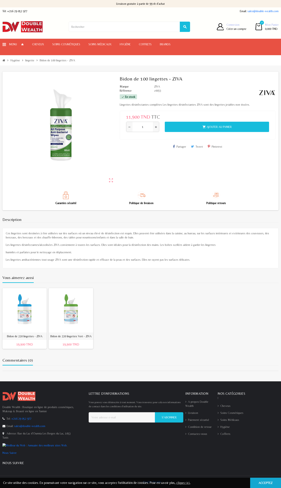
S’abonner (169, 417)
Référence (126, 90)
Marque (124, 86)
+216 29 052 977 (17, 11)
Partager (181, 146)
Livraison (193, 412)
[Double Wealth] (22, 26)
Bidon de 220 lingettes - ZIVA (24, 336)
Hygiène (225, 426)
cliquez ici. (183, 483)
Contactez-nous (197, 433)
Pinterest (217, 146)
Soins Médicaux (229, 419)
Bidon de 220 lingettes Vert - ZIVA (71, 336)
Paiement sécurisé (198, 419)
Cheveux (225, 405)
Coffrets (225, 433)
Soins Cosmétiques (231, 412)
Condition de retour (199, 426)
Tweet (199, 146)
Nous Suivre (9, 452)
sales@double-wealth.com (263, 11)
